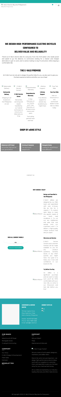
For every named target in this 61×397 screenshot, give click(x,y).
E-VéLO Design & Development (12, 355)
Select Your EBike (15, 247)
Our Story (5, 353)
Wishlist (52, 4)
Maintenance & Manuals (39, 343)
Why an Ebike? (36, 338)
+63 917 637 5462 (32, 319)
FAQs (33, 341)
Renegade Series (47, 145)
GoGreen (5, 360)
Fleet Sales (5, 357)
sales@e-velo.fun (31, 323)
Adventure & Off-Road (8, 145)
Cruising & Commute (28, 145)
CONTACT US (30, 175)
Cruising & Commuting (9, 343)
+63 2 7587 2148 (32, 321)
